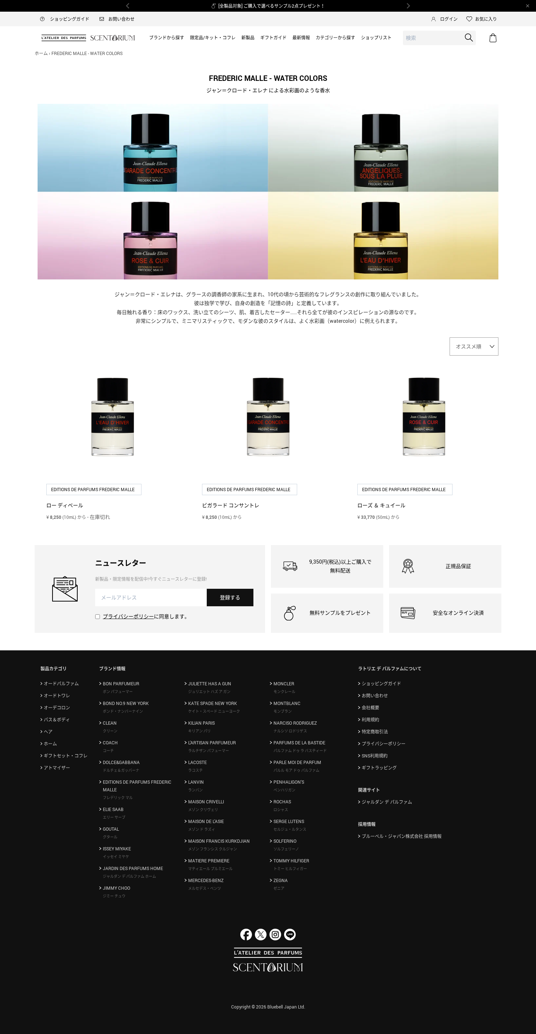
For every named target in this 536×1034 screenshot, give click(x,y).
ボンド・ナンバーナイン (123, 711)
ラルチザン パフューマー (208, 750)
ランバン (195, 789)
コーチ (108, 750)
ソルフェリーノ (286, 848)
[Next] (408, 6)
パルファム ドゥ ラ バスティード (300, 750)
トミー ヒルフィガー (290, 868)
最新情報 (301, 37)
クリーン (110, 730)
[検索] (469, 38)
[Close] (528, 6)
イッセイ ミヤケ (116, 856)
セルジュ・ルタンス (289, 829)
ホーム (41, 53)
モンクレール (284, 691)
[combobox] (439, 38)
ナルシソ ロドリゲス (290, 730)
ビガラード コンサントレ (230, 505)
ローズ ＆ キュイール (381, 505)
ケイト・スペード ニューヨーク (214, 711)
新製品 (248, 37)
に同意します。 (146, 616)
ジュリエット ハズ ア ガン (209, 691)
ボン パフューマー (118, 691)
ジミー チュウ (114, 895)
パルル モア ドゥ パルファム (296, 770)
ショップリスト (376, 37)
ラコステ (195, 770)
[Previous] (128, 6)
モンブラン (282, 711)
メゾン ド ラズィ (201, 829)
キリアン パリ (199, 730)
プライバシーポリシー (128, 616)
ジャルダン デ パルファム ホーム (129, 876)
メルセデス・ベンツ (204, 888)
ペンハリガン (284, 789)
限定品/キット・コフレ (213, 37)
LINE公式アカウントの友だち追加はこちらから (274, 6)
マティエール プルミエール (210, 868)
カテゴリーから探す (335, 37)
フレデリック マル (118, 797)
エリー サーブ (114, 817)
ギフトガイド (273, 37)
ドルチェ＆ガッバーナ (121, 770)
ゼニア (278, 888)
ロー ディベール (64, 505)
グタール (110, 836)
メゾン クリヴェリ (203, 809)
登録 (230, 597)
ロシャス (280, 809)
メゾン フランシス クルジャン (212, 848)
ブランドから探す (166, 37)
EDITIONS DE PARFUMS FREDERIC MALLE (93, 489)
